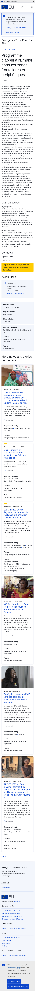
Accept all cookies (14, 981)
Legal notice (5, 943)
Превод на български (13, 27)
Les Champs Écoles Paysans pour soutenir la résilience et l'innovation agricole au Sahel (16, 513)
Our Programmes (9, 49)
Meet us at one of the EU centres (12, 919)
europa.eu (17, 901)
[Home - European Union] (10, 7)
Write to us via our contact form (11, 916)
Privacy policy (6, 940)
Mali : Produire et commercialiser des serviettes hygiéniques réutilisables (15, 454)
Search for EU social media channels (13, 928)
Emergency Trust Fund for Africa (14, 867)
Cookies (4, 946)
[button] (9, 294)
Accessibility (5, 887)
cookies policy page (14, 968)
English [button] (22, 7)
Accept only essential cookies (18, 986)
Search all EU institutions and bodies (13, 955)
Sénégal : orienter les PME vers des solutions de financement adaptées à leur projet (17, 698)
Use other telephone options (10, 913)
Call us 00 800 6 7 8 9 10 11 (10, 910)
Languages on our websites (10, 937)
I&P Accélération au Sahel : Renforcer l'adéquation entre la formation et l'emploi (17, 608)
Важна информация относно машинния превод (16, 30)
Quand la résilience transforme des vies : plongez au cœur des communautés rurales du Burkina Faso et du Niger (16, 397)
